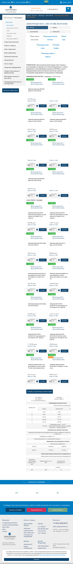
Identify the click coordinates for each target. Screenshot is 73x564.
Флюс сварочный (9, 49)
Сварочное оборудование (12, 67)
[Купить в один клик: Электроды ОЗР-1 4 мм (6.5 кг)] (32, 376)
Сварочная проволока (11, 42)
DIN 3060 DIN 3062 (43, 529)
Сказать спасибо (15, 510)
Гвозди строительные (28, 547)
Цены (4, 529)
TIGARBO (8, 36)
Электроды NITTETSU (12, 28)
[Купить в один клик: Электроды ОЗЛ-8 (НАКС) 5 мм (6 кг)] (32, 224)
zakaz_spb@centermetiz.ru (60, 526)
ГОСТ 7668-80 (42, 533)
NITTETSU (50, 40)
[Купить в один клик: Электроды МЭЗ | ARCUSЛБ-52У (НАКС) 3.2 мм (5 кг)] (53, 346)
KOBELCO (48, 57)
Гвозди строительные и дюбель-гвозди (12, 72)
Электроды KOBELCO (12, 38)
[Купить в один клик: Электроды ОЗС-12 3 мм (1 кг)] (53, 255)
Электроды (9, 22)
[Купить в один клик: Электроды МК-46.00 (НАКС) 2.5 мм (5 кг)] (32, 131)
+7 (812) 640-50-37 (52, 9)
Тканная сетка (42, 548)
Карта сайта (5, 527)
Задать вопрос (57, 510)
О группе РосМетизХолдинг (10, 525)
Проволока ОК (9, 60)
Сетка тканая (8, 64)
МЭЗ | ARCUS (10, 25)
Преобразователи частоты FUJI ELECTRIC (13, 82)
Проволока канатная (11, 56)
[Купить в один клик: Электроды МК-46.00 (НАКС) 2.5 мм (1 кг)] (53, 101)
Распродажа (18, 18)
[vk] (3, 548)
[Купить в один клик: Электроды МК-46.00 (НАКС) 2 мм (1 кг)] (32, 101)
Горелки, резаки (28, 530)
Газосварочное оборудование (28, 535)
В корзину (42, 105)
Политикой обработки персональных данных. (52, 555)
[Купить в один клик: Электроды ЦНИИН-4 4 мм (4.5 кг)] (53, 285)
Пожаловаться (36, 510)
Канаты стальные (10, 45)
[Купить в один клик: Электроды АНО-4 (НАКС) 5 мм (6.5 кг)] (32, 316)
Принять (36, 559)
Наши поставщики (36, 482)
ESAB (7, 31)
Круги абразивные (10, 53)
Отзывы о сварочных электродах (39, 391)
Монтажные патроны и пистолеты (11, 77)
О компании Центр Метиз (9, 523)
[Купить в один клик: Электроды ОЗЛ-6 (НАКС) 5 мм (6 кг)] (53, 224)
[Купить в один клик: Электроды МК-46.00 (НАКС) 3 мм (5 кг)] (32, 160)
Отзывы (4, 531)
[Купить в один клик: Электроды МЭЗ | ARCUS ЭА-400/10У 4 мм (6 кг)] (53, 316)
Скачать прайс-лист (10, 90)
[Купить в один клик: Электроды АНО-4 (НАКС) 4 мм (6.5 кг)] (32, 255)
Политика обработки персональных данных (9, 543)
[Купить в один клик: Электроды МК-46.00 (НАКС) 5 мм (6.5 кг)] (53, 190)
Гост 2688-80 (41, 527)
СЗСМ (42, 48)
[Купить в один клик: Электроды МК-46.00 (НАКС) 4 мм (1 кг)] (53, 160)
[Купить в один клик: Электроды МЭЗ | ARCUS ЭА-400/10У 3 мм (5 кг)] (32, 346)
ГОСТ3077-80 (42, 531)
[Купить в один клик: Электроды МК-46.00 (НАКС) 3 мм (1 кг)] (53, 131)
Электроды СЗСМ (11, 33)
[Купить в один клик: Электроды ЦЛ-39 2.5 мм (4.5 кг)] (32, 285)
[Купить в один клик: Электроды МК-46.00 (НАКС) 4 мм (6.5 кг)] (32, 190)
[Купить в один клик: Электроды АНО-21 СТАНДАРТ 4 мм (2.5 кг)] (53, 376)
